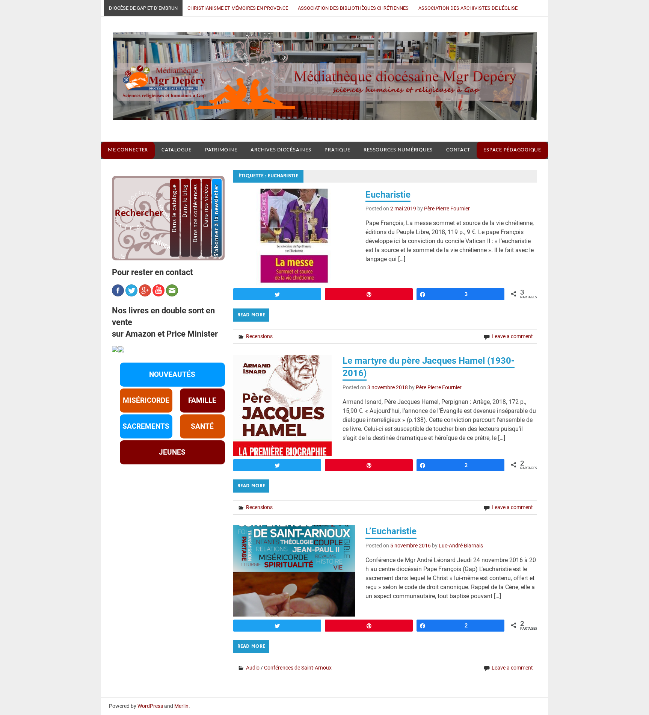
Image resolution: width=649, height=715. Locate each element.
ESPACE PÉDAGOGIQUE (512, 150)
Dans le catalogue (175, 208)
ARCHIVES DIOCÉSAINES (281, 150)
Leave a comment (512, 336)
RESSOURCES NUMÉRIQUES (398, 150)
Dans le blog (185, 201)
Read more (251, 314)
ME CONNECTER (128, 150)
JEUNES (172, 452)
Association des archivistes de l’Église (468, 8)
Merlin (181, 706)
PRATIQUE (337, 150)
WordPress (150, 706)
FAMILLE (202, 400)
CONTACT (458, 150)
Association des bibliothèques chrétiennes (353, 8)
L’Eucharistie (391, 531)
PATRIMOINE (221, 150)
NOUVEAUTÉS (172, 374)
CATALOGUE (176, 150)
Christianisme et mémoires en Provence (237, 8)
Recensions (259, 336)
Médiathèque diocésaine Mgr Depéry (319, 79)
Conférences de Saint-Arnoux (298, 668)
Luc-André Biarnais (461, 546)
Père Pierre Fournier (447, 209)
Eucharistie (388, 194)
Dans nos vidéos (206, 205)
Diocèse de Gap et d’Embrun (143, 8)
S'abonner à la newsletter (217, 220)
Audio (253, 668)
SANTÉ (202, 426)
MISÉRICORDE (146, 400)
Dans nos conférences (196, 213)
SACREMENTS (145, 426)
